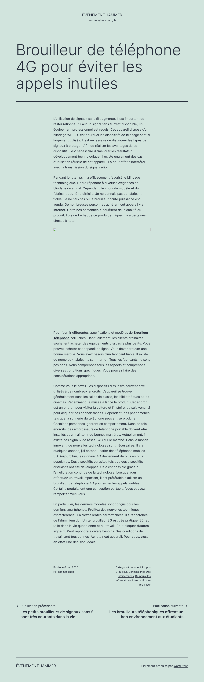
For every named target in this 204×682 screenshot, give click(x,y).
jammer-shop (66, 571)
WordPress (181, 666)
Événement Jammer (102, 15)
